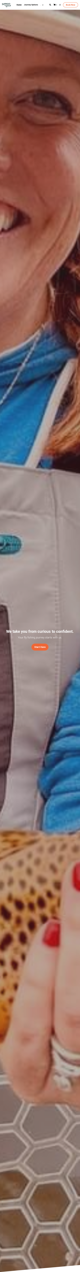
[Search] (50, 5)
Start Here (40, 647)
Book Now (70, 5)
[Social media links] (60, 5)
